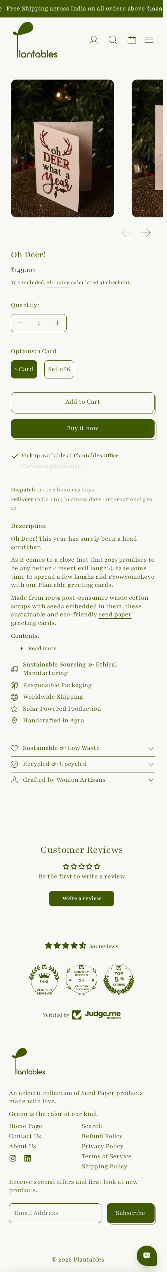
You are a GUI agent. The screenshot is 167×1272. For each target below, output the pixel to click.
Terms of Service (107, 1156)
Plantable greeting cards (74, 585)
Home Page (25, 1126)
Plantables (88, 1259)
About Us (22, 1146)
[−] (20, 323)
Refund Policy (102, 1136)
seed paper (115, 614)
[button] (113, 40)
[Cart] (132, 40)
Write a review (81, 898)
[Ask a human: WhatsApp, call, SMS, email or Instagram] (147, 1256)
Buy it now (82, 428)
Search (92, 1126)
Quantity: (25, 305)
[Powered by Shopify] (94, 40)
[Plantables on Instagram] (13, 1158)
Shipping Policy (104, 1166)
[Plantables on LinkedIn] (27, 1158)
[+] (58, 323)
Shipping (58, 282)
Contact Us (25, 1136)
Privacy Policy (103, 1146)
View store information (51, 466)
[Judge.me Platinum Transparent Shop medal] (44, 979)
